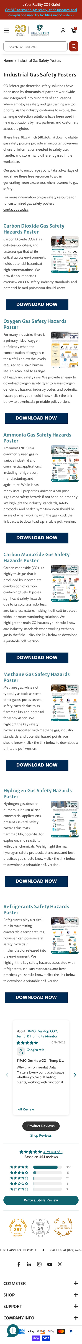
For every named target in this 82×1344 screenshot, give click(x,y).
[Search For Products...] (73, 46)
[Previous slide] (7, 1075)
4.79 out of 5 (52, 1152)
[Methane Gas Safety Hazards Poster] (37, 765)
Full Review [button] (25, 1109)
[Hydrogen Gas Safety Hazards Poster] (36, 882)
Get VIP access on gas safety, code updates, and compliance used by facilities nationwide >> (41, 12)
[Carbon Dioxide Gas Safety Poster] (37, 305)
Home (8, 60)
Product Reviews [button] (41, 1126)
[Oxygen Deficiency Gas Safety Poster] (36, 418)
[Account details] (63, 31)
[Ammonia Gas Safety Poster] (37, 538)
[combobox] (35, 46)
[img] (27, 1043)
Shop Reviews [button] (41, 1135)
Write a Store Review (41, 1200)
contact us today (15, 209)
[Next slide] (75, 1075)
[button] (7, 30)
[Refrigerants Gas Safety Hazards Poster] (36, 998)
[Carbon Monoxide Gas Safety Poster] (37, 658)
